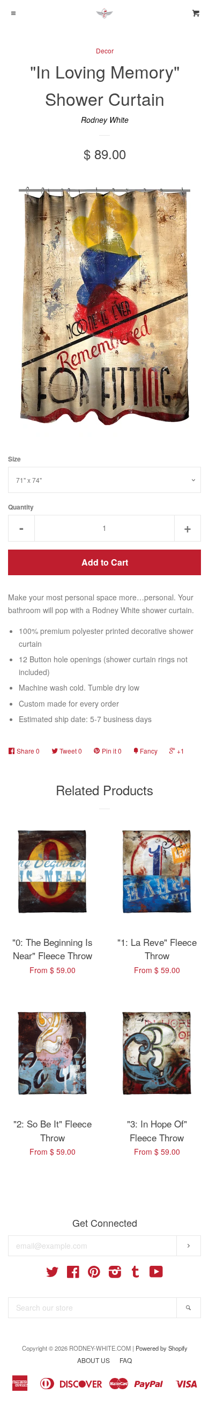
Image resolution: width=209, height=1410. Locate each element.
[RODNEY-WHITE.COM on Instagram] (115, 1273)
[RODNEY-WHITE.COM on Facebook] (73, 1273)
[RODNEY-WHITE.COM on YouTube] (156, 1273)
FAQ (126, 1360)
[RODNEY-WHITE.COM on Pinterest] (94, 1273)
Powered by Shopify (162, 1348)
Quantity (21, 507)
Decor (105, 50)
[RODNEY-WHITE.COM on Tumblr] (135, 1273)
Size (14, 459)
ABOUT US (93, 1360)
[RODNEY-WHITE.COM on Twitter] (52, 1273)
